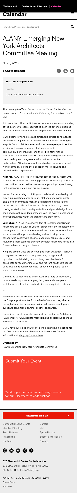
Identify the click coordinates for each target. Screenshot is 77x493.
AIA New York (10, 6)
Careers (44, 423)
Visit (42, 428)
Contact (7, 441)
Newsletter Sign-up (37, 415)
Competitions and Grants (16, 423)
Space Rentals (47, 432)
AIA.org (44, 441)
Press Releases (10, 432)
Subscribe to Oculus (51, 436)
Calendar (56, 6)
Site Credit (7, 486)
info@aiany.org (30, 470)
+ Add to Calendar (14, 71)
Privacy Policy (9, 482)
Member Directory (13, 428)
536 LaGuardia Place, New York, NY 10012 (25, 465)
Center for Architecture (34, 6)
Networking (8, 26)
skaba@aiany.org (41, 113)
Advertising (9, 436)
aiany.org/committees (31, 335)
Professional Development (26, 26)
